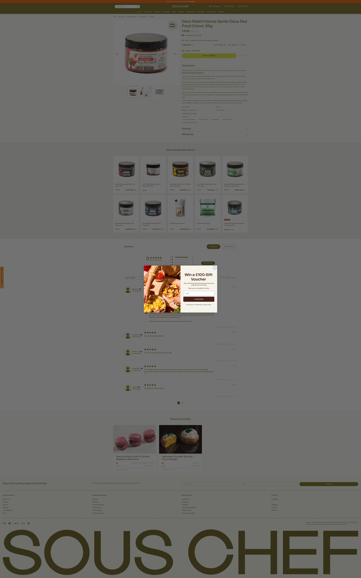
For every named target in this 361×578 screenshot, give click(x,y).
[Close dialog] (214, 268)
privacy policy (207, 304)
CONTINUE (198, 299)
